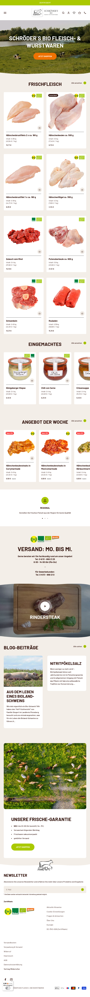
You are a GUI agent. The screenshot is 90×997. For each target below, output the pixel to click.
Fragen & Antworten (55, 916)
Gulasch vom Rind (14, 259)
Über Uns (50, 920)
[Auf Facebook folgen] (5, 979)
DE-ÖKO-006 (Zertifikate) (57, 929)
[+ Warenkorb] (40, 128)
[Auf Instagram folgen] (11, 979)
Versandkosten (10, 942)
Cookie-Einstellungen (56, 911)
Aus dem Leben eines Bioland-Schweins (20, 696)
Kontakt (50, 925)
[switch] (8, 988)
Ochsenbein (11, 321)
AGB (5, 960)
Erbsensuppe (83, 388)
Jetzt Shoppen (45, 56)
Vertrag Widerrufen (12, 969)
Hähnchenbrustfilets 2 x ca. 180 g (21, 135)
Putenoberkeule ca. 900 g (61, 259)
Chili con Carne (48, 388)
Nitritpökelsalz (65, 663)
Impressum (8, 956)
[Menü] (11, 982)
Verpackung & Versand (13, 947)
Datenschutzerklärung (13, 964)
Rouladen (53, 321)
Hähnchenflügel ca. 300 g (61, 197)
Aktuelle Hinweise (54, 907)
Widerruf (7, 951)
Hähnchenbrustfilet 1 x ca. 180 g (21, 197)
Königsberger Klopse (16, 388)
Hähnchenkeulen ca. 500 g (61, 135)
